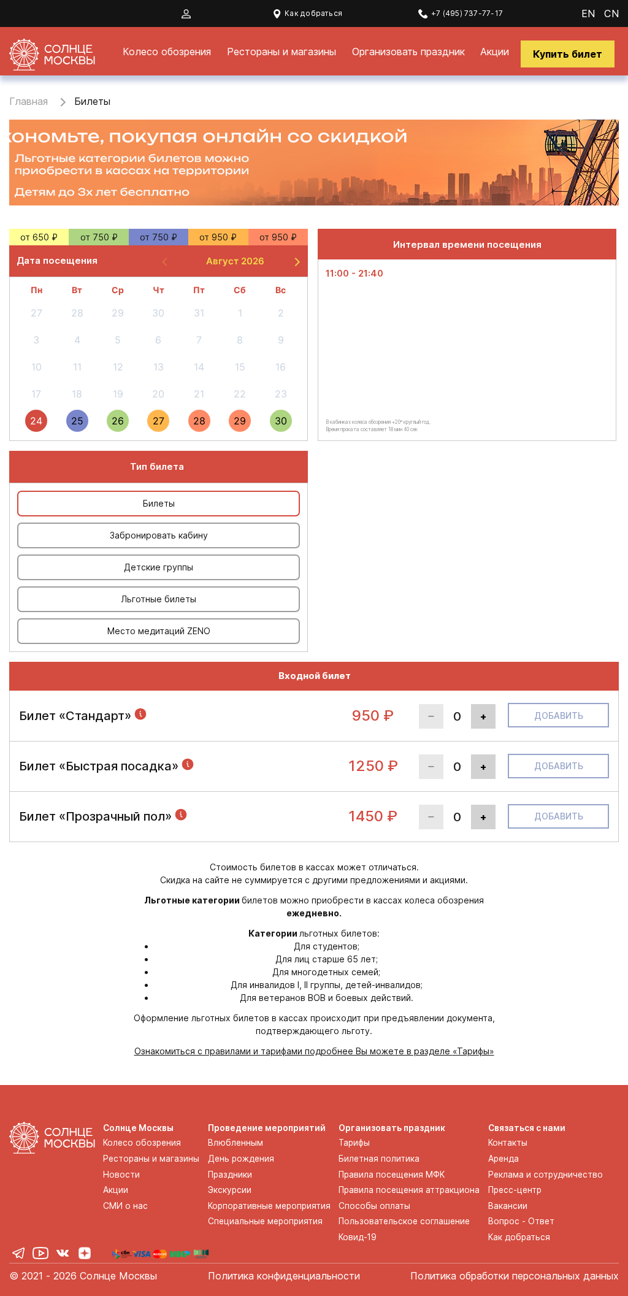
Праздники (230, 1174)
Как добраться (313, 13)
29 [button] (240, 421)
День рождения (241, 1159)
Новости (121, 1174)
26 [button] (118, 421)
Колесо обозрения (167, 51)
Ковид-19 (358, 1237)
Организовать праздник (408, 51)
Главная (28, 101)
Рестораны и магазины (281, 51)
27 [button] (158, 421)
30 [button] (281, 421)
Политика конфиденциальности (284, 1276)
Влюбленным (235, 1143)
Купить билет (567, 54)
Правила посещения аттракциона (409, 1190)
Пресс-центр (515, 1190)
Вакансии (507, 1206)
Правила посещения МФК (392, 1174)
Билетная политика (379, 1159)
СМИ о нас (125, 1206)
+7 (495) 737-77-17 (467, 13)
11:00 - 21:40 (354, 273)
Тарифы (354, 1143)
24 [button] (36, 421)
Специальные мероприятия (265, 1221)
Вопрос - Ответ (521, 1221)
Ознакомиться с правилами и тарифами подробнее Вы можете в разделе (314, 1051)
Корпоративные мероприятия (269, 1206)
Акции (494, 51)
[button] (296, 261)
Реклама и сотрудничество (545, 1174)
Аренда (503, 1159)
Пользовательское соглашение (404, 1221)
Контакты (507, 1143)
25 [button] (77, 421)
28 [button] (199, 421)
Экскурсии (229, 1190)
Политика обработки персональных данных (514, 1276)
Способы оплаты (374, 1206)
